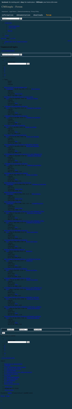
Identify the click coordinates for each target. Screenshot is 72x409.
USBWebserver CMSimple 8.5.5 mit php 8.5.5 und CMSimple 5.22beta (24, 211)
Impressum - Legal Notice (9, 11)
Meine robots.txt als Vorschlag (12, 202)
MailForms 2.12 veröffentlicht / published (15, 230)
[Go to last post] (23, 93)
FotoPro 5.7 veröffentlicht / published (14, 125)
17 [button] (5, 75)
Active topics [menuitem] (3, 38)
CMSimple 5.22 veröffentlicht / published (15, 163)
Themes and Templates (32, 136)
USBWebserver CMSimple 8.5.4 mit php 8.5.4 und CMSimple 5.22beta (24, 221)
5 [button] (4, 72)
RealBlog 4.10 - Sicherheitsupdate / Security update (18, 97)
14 (11, 38)
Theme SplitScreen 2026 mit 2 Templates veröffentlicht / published (22, 307)
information (7, 15)
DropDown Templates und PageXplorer (15, 135)
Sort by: (16, 329)
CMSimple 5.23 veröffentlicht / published (15, 116)
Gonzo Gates (9, 89)
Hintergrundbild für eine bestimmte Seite (15, 87)
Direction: (31, 329)
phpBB (10, 393)
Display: (4, 329)
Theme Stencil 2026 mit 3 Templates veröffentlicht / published (21, 297)
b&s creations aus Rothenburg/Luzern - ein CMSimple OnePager (22, 259)
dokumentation (23, 15)
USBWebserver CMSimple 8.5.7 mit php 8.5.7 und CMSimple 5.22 (23, 154)
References (29, 251)
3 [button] (4, 68)
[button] (4, 60)
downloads (38, 15)
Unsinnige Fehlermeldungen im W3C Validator (17, 278)
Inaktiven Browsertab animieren (13, 192)
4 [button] (4, 70)
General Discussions (37, 203)
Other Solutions (35, 89)
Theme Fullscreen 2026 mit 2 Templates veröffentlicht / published (22, 316)
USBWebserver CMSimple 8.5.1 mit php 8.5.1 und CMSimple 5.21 (23, 287)
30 (13, 38)
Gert (7, 98)
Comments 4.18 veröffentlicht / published (15, 240)
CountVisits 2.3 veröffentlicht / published (15, 268)
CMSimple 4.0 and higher (34, 108)
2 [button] (4, 67)
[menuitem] (13, 26)
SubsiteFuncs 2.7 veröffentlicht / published (16, 173)
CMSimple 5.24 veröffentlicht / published (15, 106)
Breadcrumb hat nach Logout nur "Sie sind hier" (17, 183)
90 (14, 38)
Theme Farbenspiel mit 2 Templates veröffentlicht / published (21, 144)
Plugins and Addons (32, 98)
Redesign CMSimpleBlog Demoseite (14, 249)
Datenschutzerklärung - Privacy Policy (28, 11)
